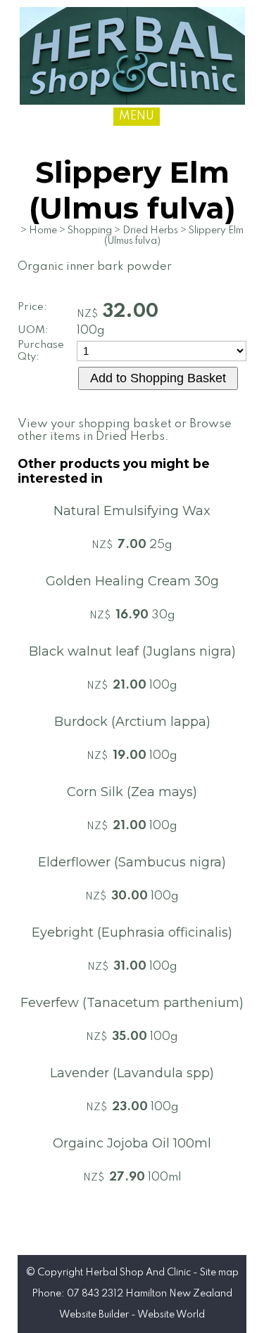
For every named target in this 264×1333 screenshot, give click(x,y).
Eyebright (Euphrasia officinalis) (132, 932)
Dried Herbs (150, 230)
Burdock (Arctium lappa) (132, 721)
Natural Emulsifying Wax (132, 511)
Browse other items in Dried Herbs (125, 430)
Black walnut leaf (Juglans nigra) (132, 651)
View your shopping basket (95, 424)
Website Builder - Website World (132, 1315)
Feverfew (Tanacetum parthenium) (132, 1002)
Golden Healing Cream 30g (132, 581)
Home (43, 230)
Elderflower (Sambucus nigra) (132, 862)
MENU (136, 116)
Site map (219, 1272)
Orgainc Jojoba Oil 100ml (132, 1143)
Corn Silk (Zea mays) (132, 792)
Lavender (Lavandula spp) (132, 1073)
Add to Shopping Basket (158, 378)
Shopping (90, 230)
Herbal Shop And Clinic (138, 1272)
